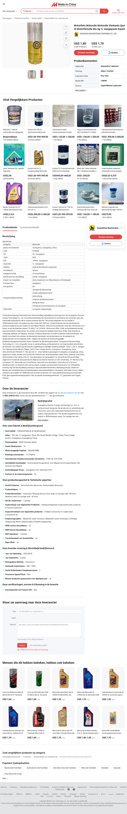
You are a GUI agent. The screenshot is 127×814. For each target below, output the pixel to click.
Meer (4, 778)
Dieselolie (104, 768)
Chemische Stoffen (21, 18)
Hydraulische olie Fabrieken (37, 768)
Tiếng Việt (67, 796)
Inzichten (123, 787)
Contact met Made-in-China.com (63, 787)
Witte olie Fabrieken (88, 768)
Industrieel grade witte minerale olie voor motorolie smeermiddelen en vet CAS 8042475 (87, 208)
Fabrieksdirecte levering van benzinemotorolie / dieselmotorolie (112, 131)
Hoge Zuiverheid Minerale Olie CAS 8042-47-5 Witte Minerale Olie (86, 131)
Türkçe (58, 796)
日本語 (37, 794)
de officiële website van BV (69, 392)
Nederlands (120, 794)
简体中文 (19, 794)
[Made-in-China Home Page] (63, 4)
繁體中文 (29, 794)
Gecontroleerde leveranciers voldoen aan (103, 787)
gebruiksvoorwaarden (106, 805)
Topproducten (82, 787)
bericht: (13, 624)
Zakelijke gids (59, 789)
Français (46, 794)
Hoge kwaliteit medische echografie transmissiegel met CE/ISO (111, 170)
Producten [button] (27, 11)
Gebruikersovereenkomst (28, 787)
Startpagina (7, 18)
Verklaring (13, 787)
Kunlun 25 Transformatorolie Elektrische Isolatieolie (63, 169)
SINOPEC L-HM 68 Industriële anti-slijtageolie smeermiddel (13, 131)
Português (73, 794)
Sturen (22, 645)
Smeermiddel (37, 18)
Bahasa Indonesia (80, 796)
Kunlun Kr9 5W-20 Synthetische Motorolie (36, 130)
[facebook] (69, 789)
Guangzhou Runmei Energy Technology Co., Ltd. (98, 33)
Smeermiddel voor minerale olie (56, 18)
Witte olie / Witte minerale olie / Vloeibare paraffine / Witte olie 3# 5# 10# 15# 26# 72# (87, 170)
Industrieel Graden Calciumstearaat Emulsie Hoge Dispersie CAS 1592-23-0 (62, 131)
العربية (111, 794)
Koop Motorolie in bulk (13, 774)
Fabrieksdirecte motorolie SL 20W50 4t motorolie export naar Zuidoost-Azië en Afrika (113, 695)
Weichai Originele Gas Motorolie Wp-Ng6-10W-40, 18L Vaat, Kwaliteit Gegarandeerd (112, 208)
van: (14, 611)
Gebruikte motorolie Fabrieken (64, 768)
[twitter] (74, 789)
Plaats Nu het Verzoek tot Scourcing (32, 649)
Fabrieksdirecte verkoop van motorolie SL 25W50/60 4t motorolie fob (13, 733)
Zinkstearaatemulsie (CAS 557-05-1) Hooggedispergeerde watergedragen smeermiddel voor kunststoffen (39, 208)
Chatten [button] (114, 52)
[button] (3, 3)
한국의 (103, 794)
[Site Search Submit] (104, 11)
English (10, 794)
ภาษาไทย (50, 796)
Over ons (4, 787)
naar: (14, 618)
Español (54, 794)
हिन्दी (42, 796)
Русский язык (93, 794)
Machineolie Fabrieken (13, 768)
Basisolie (117, 768)
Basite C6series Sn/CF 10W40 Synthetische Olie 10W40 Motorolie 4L (12, 208)
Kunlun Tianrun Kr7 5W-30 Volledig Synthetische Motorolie (62, 208)
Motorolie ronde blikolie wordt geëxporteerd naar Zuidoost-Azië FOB (111, 733)
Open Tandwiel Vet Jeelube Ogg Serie (13, 169)
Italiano (82, 794)
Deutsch (63, 794)
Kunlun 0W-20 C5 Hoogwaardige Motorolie (37, 169)
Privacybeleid (44, 787)
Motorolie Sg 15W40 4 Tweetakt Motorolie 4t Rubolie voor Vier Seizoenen (37, 733)
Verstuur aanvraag (86, 52)
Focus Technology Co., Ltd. (60, 801)
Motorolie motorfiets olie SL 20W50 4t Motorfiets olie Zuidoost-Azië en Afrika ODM (63, 695)
